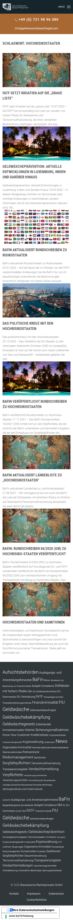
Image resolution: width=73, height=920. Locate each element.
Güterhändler (43, 724)
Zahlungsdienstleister (52, 870)
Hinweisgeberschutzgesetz (15, 837)
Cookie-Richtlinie (37, 899)
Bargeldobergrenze (12, 805)
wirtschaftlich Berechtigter (30, 870)
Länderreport (49, 742)
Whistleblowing (10, 870)
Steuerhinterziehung (35, 855)
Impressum (33, 893)
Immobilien (51, 837)
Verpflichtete (13, 775)
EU (64, 805)
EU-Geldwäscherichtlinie (45, 691)
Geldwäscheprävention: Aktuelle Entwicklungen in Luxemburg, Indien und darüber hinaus (34, 171)
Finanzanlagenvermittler (53, 697)
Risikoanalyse (31, 752)
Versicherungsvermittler (15, 780)
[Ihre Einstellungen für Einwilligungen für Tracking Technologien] (6, 917)
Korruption (61, 837)
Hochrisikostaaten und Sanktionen (34, 622)
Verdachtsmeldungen (18, 865)
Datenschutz (56, 893)
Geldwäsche (16, 709)
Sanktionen (40, 757)
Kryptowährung (33, 742)
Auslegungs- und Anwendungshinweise (34, 799)
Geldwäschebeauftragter (43, 710)
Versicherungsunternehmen (35, 775)
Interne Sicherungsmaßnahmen (47, 730)
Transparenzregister (15, 769)
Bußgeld (36, 686)
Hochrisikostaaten (36, 837)
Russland (41, 851)
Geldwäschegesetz (19, 724)
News (61, 741)
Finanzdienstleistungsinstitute (17, 703)
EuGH (18, 811)
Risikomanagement (18, 757)
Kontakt (14, 893)
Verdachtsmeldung (44, 769)
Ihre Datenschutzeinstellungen (33, 910)
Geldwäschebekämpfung (26, 717)
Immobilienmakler (13, 730)
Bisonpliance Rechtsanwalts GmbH (41, 885)
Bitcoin (47, 680)
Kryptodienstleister (57, 735)
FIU (62, 702)
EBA (30, 691)
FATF (39, 697)
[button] (64, 7)
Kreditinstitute (39, 735)
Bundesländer (27, 805)
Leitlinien (7, 846)
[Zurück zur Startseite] (15, 7)
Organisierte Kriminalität (17, 747)
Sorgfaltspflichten (17, 763)
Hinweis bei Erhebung (18, 915)
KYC (60, 842)
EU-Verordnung (26, 696)
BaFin (37, 679)
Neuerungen (18, 846)
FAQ (24, 811)
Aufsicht (6, 800)
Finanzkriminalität (45, 702)
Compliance (47, 685)
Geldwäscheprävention (46, 831)
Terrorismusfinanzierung (45, 763)
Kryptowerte (29, 842)
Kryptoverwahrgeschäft (12, 742)
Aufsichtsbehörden (21, 672)
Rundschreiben (29, 851)
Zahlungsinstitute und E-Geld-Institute (22, 789)
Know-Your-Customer (16, 735)
